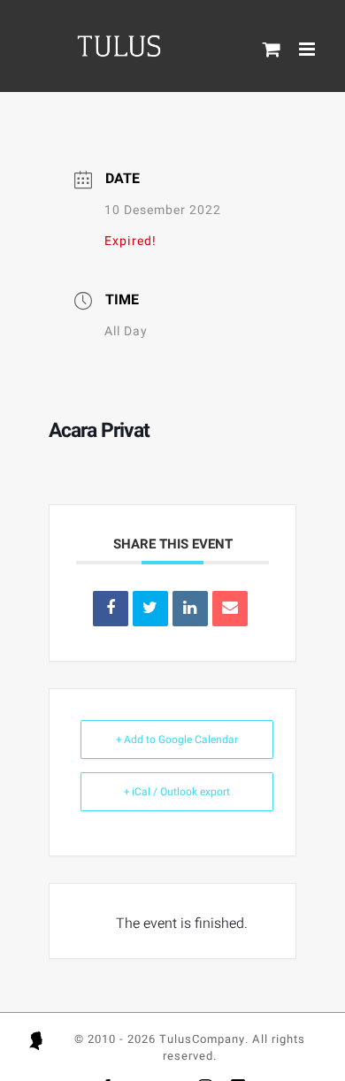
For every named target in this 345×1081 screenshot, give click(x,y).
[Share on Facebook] (110, 608)
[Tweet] (150, 608)
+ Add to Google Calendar (177, 740)
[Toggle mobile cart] (272, 49)
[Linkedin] (190, 608)
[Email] (230, 608)
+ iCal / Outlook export (177, 792)
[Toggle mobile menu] (308, 49)
